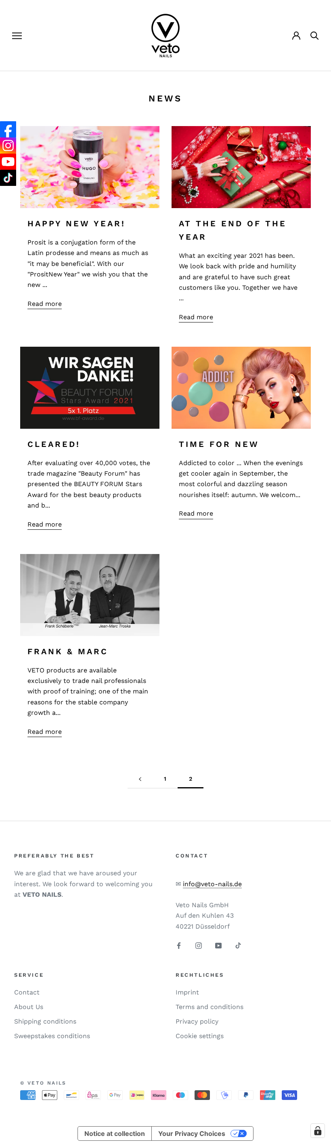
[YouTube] (218, 945)
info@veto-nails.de (212, 884)
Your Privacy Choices (191, 1133)
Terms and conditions (209, 1007)
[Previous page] (140, 778)
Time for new (219, 444)
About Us (28, 1007)
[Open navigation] (17, 35)
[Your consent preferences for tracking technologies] (318, 1131)
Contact (27, 992)
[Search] (314, 36)
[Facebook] (179, 945)
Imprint (187, 992)
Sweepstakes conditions (52, 1036)
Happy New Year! (76, 223)
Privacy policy (197, 1021)
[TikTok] (238, 945)
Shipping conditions (45, 1021)
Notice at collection (114, 1133)
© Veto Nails (43, 1083)
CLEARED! (53, 444)
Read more (44, 304)
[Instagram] (198, 945)
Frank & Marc (67, 651)
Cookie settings (200, 1036)
